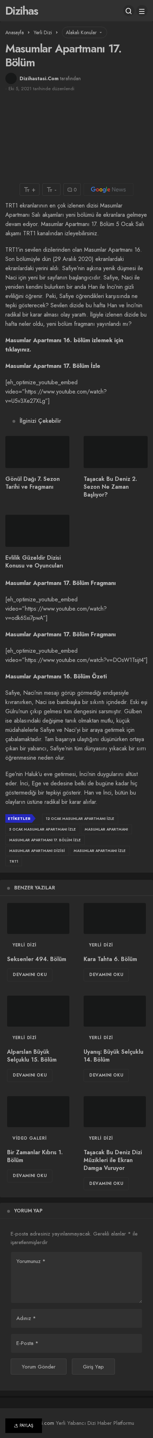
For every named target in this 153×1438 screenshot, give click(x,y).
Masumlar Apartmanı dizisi (37, 850)
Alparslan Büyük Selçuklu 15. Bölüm (32, 1056)
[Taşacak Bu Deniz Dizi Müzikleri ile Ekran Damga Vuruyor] (115, 1112)
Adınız (26, 1318)
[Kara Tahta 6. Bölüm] (115, 918)
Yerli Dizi (24, 945)
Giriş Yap (93, 1367)
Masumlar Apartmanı (106, 829)
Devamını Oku (30, 974)
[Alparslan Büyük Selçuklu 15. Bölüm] (38, 1011)
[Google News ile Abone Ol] (108, 189)
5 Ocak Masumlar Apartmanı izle (42, 829)
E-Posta (27, 1343)
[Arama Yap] (128, 10)
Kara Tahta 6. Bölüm (110, 959)
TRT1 (13, 861)
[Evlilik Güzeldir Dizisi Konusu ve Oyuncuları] (37, 531)
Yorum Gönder (39, 1367)
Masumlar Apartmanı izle (100, 850)
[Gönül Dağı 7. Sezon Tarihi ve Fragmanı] (37, 452)
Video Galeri (29, 1138)
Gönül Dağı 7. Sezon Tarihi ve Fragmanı (32, 483)
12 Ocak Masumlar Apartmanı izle (80, 818)
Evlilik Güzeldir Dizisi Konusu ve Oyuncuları (34, 562)
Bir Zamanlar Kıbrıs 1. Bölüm (35, 1156)
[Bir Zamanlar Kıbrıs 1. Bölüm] (38, 1112)
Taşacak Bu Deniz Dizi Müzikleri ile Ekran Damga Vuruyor (113, 1160)
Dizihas (21, 10)
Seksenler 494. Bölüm (36, 959)
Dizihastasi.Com (39, 78)
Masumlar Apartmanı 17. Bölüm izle (45, 840)
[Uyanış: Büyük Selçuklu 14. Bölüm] (115, 1011)
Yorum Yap (28, 1210)
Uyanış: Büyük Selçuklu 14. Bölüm (113, 1056)
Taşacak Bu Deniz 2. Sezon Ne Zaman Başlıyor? (110, 487)
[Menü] (142, 10)
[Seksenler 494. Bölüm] (38, 918)
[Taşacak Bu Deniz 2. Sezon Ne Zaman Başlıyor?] (116, 452)
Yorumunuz (31, 1261)
